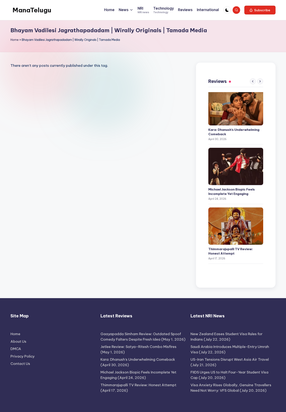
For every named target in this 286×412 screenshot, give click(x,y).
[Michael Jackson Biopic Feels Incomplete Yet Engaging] (235, 166)
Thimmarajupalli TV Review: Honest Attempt (230, 251)
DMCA (15, 348)
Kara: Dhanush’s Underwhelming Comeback (233, 132)
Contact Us (20, 363)
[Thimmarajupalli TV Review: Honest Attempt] (235, 226)
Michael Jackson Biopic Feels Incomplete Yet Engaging (231, 191)
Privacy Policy (22, 356)
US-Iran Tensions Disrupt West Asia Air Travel (230, 359)
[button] (260, 10)
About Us (18, 341)
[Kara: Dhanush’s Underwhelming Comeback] (235, 106)
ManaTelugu (32, 10)
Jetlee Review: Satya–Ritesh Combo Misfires (138, 346)
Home (14, 40)
